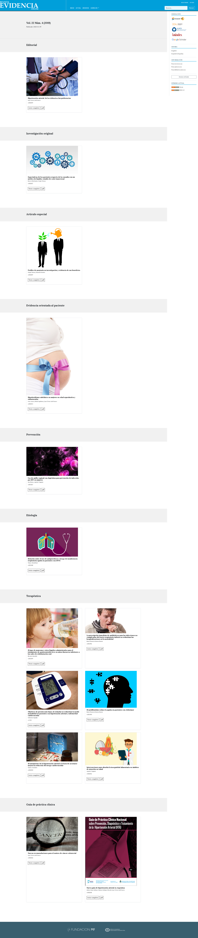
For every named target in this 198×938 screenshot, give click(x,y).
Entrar (192, 2)
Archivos (85, 8)
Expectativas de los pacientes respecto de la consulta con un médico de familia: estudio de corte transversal (51, 178)
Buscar (191, 8)
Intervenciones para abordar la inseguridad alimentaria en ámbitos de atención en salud (113, 768)
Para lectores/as (176, 64)
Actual (78, 8)
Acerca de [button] (94, 8)
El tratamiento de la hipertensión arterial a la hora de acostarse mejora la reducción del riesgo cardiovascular (52, 764)
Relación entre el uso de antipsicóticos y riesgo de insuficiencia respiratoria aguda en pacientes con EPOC (52, 560)
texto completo (34, 108)
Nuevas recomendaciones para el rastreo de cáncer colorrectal (52, 853)
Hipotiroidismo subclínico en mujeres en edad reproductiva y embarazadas (51, 398)
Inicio (72, 8)
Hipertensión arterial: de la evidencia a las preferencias (49, 98)
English (174, 51)
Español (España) (177, 54)
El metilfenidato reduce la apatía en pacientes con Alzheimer (110, 710)
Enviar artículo (184, 77)
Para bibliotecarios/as (178, 70)
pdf (43, 108)
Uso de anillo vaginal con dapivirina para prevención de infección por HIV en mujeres (53, 479)
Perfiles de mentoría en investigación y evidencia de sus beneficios (54, 270)
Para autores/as (176, 67)
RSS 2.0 (181, 90)
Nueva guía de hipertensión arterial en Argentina (106, 888)
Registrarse (184, 2)
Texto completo (34, 189)
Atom (181, 87)
